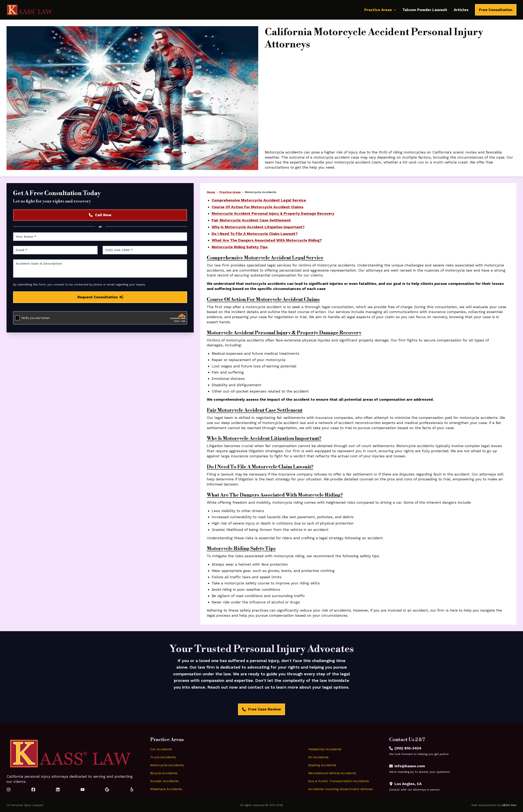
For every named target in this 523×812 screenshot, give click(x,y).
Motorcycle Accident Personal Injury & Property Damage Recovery (273, 213)
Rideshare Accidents (166, 789)
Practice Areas (378, 10)
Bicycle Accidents (164, 773)
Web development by (493, 805)
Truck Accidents (163, 757)
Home (211, 192)
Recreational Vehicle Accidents (332, 773)
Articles (461, 10)
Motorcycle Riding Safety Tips (240, 247)
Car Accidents (161, 749)
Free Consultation (495, 10)
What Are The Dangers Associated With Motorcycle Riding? (267, 240)
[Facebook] (33, 789)
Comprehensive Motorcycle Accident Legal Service (259, 200)
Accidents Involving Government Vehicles (340, 789)
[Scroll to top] (519, 808)
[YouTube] (82, 789)
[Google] (107, 789)
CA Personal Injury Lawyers (25, 805)
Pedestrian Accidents (324, 749)
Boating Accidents (322, 765)
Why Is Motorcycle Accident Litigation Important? (258, 227)
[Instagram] (9, 789)
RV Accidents (318, 757)
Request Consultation (97, 297)
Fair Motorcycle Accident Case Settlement (251, 220)
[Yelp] (132, 789)
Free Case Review (264, 709)
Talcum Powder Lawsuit (424, 10)
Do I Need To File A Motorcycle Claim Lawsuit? (255, 234)
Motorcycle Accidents (167, 765)
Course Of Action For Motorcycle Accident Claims (257, 207)
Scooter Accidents (164, 781)
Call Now (103, 215)
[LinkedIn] (58, 789)
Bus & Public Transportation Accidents (338, 781)
